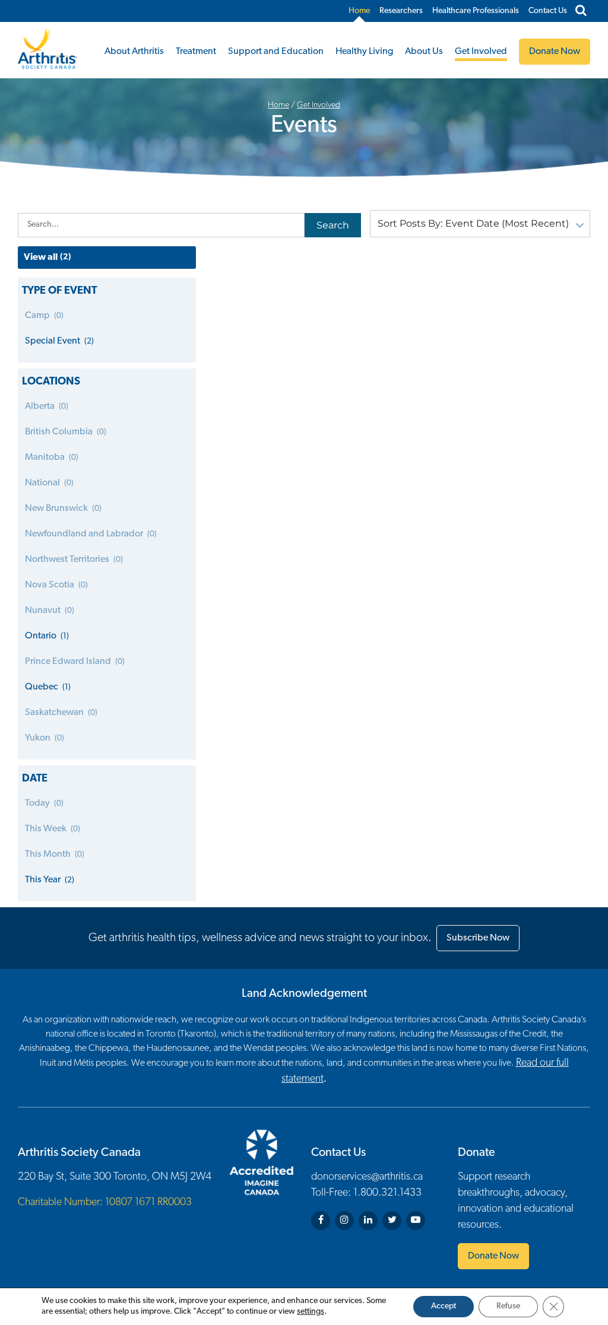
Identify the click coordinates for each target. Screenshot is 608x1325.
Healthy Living (364, 51)
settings (310, 1311)
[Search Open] (581, 11)
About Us (424, 51)
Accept (443, 1306)
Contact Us (547, 11)
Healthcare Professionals (475, 11)
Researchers (401, 11)
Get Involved (481, 51)
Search (332, 225)
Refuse (508, 1306)
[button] (480, 223)
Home (359, 11)
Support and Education (276, 51)
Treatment (196, 51)
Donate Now (493, 1256)
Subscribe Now (477, 938)
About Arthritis (134, 51)
